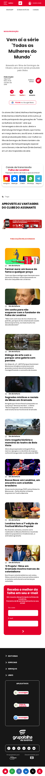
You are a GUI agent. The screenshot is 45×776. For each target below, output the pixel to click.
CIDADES (36, 10)
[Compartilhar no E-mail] (34, 748)
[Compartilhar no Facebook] (19, 771)
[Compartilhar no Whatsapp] (12, 771)
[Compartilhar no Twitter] (33, 771)
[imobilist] (5, 771)
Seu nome (11, 608)
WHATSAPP (9, 10)
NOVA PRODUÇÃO (11, 31)
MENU (10, 3)
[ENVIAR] (23, 631)
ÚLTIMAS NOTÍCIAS (23, 10)
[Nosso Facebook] (14, 748)
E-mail (10, 618)
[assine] (39, 771)
